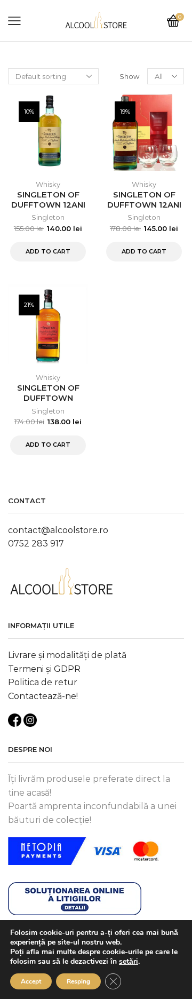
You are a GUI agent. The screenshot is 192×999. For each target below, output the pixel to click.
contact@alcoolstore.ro (58, 530)
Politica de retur (42, 682)
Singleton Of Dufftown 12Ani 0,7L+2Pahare (144, 205)
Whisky (48, 184)
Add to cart (48, 251)
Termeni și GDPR (44, 669)
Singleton (48, 217)
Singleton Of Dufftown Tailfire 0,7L (48, 398)
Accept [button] (31, 981)
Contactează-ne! (43, 696)
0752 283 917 (36, 543)
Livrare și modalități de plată (67, 655)
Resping (78, 981)
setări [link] (128, 961)
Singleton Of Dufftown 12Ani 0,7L (48, 205)
